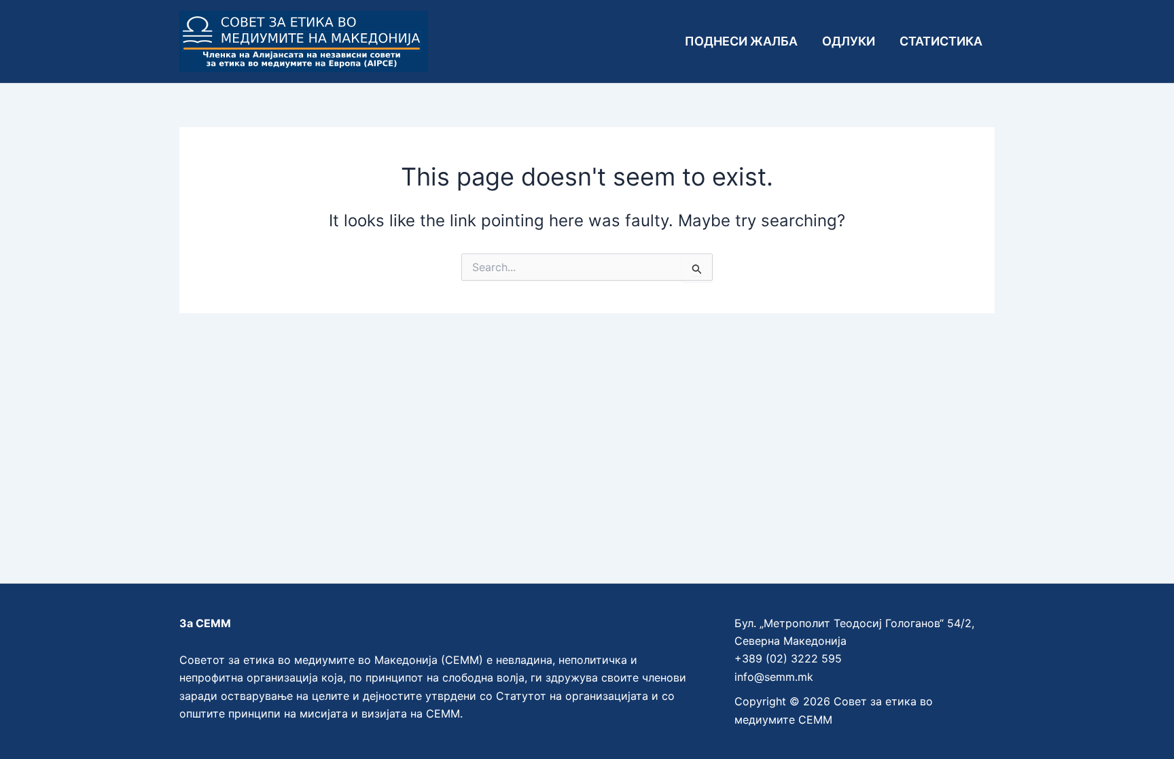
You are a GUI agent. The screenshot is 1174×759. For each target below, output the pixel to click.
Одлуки (848, 41)
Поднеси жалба (741, 41)
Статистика (941, 41)
